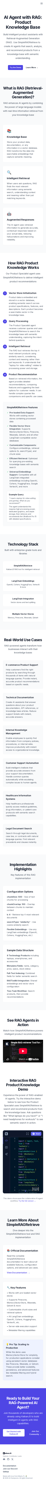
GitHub (6, 1472)
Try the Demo (15, 67)
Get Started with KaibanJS (14, 1432)
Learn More (32, 67)
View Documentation (18, 1272)
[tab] (6, 1140)
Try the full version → (27, 1201)
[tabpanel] (26, 1165)
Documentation (9, 1466)
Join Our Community (35, 1432)
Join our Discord (10, 1469)
